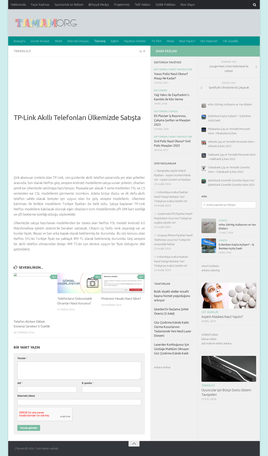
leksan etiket (209, 339)
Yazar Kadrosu (40, 4)
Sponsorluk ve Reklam (69, 4)
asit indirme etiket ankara (216, 343)
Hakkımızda (18, 4)
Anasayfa (19, 41)
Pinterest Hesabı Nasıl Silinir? (121, 298)
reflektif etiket (209, 334)
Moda (170, 41)
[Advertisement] (79, 87)
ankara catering (210, 270)
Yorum (22, 358)
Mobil (58, 41)
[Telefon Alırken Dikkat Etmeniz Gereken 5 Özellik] (35, 294)
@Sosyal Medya (98, 4)
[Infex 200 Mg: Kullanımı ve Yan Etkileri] (208, 226)
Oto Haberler (209, 41)
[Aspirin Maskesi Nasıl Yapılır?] (228, 295)
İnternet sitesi (26, 395)
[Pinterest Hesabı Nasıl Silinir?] (123, 283)
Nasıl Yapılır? (187, 41)
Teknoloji (100, 41)
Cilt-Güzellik (230, 41)
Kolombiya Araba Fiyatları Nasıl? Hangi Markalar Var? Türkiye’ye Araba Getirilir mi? (171, 197)
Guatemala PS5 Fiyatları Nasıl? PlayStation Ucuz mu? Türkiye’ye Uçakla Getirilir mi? (173, 218)
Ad (20, 383)
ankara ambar (162, 367)
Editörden (160, 69)
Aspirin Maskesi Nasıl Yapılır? (222, 316)
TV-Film (156, 41)
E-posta (88, 383)
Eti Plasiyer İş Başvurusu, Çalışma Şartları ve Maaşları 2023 (172, 120)
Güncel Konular (40, 41)
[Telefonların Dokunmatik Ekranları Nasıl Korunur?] (79, 283)
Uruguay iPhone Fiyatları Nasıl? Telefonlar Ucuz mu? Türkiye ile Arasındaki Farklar (173, 240)
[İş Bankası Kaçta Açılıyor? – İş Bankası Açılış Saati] (208, 245)
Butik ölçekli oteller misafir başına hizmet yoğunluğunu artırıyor (172, 296)
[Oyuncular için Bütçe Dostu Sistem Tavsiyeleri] (228, 369)
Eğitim (115, 41)
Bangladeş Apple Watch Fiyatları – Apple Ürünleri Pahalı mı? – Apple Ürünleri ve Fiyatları (172, 175)
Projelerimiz (122, 4)
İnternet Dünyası (78, 41)
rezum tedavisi (210, 265)
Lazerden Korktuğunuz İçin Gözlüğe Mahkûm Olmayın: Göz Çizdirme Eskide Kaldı (171, 349)
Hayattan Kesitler (135, 41)
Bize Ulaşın (187, 4)
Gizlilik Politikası (165, 4)
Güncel (223, 220)
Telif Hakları (142, 4)
